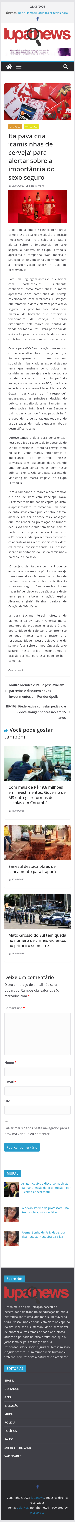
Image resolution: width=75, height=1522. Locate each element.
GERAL (8, 1397)
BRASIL (9, 1380)
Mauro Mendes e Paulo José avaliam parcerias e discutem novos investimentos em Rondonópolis (36, 691)
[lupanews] (9, 66)
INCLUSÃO (11, 1406)
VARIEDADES (31, 126)
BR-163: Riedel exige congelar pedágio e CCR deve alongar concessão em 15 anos (36, 712)
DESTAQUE (15, 126)
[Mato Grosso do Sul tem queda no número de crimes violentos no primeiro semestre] (37, 897)
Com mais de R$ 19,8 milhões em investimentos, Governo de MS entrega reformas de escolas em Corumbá (37, 794)
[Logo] (36, 1289)
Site (7, 1101)
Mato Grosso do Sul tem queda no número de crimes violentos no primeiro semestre (37, 940)
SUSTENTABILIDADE (17, 1447)
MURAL (9, 1414)
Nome (10, 1062)
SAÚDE (8, 1439)
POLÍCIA (9, 1422)
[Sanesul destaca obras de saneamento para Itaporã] (37, 828)
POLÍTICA (10, 1431)
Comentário (14, 1008)
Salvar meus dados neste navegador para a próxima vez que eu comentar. (37, 1131)
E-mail (10, 1082)
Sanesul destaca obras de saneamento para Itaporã (32, 869)
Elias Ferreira (36, 185)
